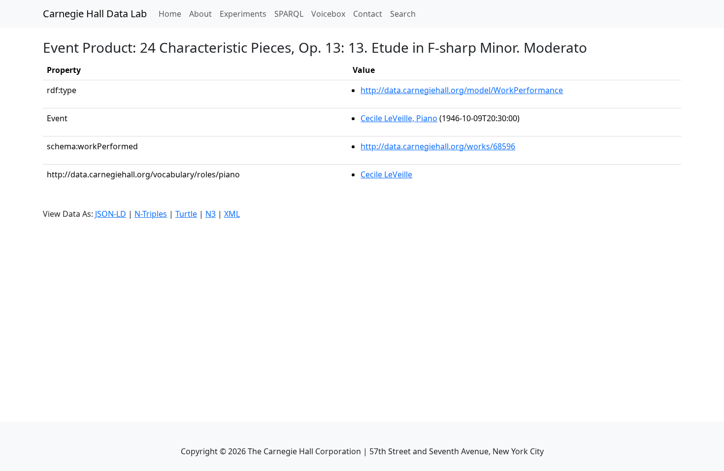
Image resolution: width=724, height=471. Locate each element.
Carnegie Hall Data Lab (95, 13)
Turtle (186, 213)
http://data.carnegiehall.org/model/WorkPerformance (462, 90)
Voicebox (328, 13)
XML (232, 213)
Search (403, 13)
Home (172, 13)
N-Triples (150, 213)
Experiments (243, 13)
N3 (210, 213)
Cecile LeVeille (386, 174)
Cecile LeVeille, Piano (399, 118)
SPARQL (288, 13)
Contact (367, 13)
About (200, 13)
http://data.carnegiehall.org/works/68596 (438, 146)
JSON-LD (110, 213)
